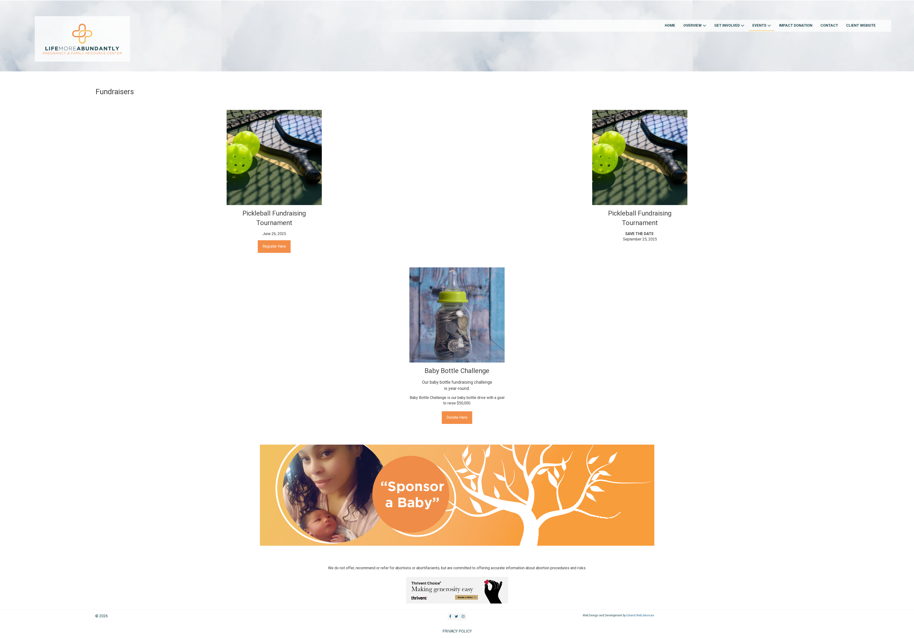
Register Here (274, 246)
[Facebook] (450, 616)
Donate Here (457, 417)
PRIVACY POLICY (457, 631)
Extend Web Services (640, 615)
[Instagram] (463, 616)
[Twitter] (456, 616)
